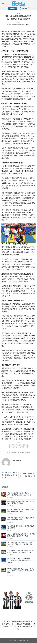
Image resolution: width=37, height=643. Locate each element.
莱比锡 (32, 39)
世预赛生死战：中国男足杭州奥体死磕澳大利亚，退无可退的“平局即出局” (20, 543)
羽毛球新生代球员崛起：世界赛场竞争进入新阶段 (20, 527)
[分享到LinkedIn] (27, 446)
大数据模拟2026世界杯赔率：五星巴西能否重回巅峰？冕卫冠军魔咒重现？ (21, 551)
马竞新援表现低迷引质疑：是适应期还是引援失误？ (9, 475)
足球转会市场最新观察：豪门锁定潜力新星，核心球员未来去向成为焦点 (20, 494)
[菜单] (2, 3)
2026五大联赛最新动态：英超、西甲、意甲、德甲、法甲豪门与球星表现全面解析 (21, 570)
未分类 (18, 13)
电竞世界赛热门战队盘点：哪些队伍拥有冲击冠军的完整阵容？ (20, 502)
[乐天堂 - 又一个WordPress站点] (18, 3)
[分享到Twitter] (16, 446)
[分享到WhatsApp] (9, 446)
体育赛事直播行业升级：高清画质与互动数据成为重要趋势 (20, 518)
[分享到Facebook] (13, 446)
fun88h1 (27, 24)
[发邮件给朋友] (20, 446)
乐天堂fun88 (5, 333)
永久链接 (24, 452)
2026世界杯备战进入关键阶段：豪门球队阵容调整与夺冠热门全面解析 (21, 535)
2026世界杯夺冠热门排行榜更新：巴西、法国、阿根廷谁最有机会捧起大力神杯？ (20, 560)
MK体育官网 (24, 640)
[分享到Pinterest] (23, 446)
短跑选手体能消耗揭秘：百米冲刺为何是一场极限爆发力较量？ (20, 510)
